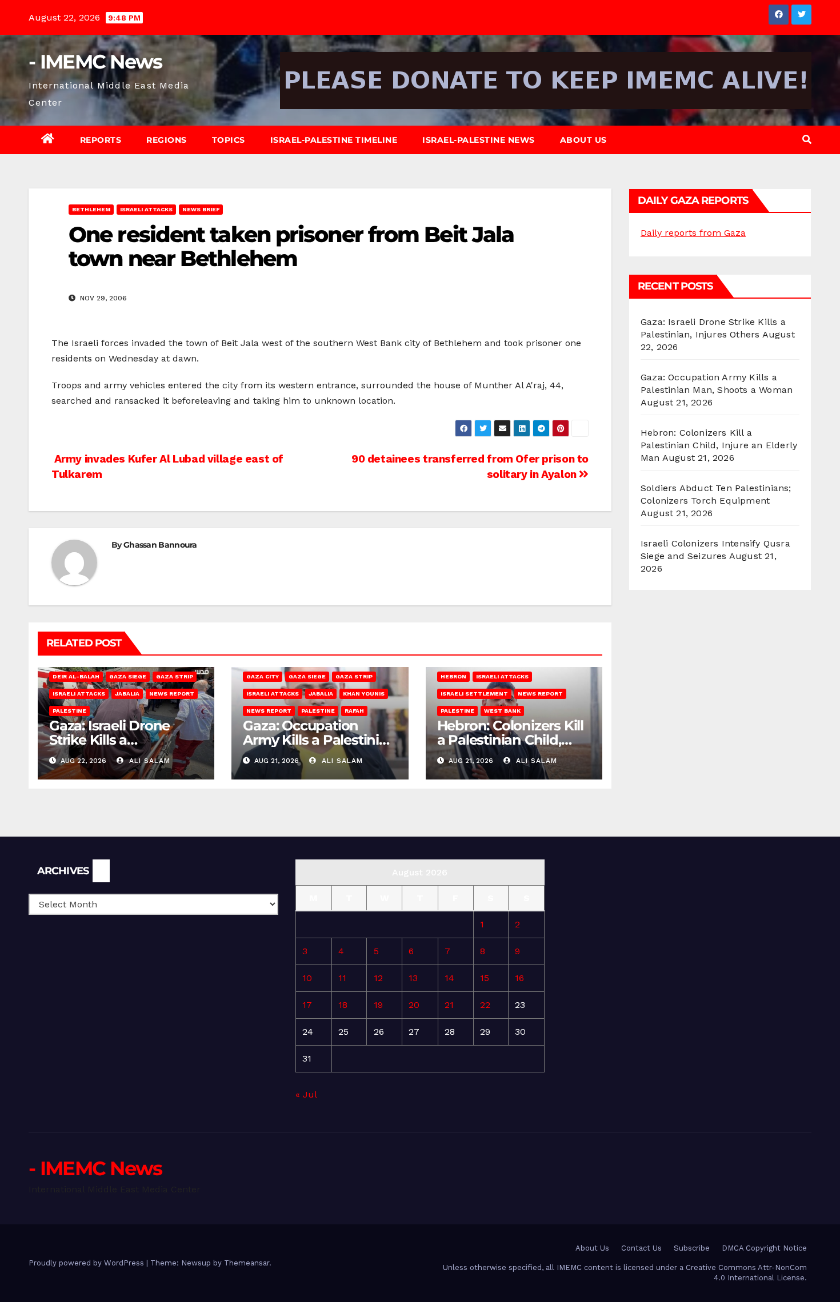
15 (484, 978)
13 (413, 978)
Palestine (69, 711)
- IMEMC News (95, 62)
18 (342, 1004)
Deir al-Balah (76, 676)
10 (307, 978)
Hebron (453, 676)
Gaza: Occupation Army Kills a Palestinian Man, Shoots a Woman (319, 739)
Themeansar (246, 1263)
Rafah (354, 711)
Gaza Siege (127, 676)
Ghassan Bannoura (160, 545)
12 (378, 978)
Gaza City (262, 676)
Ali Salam (148, 761)
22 (485, 1004)
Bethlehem (91, 209)
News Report (171, 693)
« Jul (306, 1094)
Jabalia (127, 693)
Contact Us (641, 1248)
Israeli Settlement (474, 693)
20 (414, 1004)
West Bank (502, 711)
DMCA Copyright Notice (764, 1248)
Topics (228, 140)
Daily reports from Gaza (693, 232)
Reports (101, 140)
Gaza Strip (174, 676)
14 (449, 978)
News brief (200, 209)
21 (449, 1004)
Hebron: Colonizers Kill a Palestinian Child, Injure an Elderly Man (510, 739)
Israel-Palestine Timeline (334, 140)
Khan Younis (364, 693)
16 (519, 978)
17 (307, 1004)
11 (342, 978)
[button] (806, 139)
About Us (583, 140)
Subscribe (692, 1248)
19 (378, 1004)
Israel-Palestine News (478, 140)
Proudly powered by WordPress (87, 1263)
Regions (166, 140)
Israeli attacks (146, 209)
